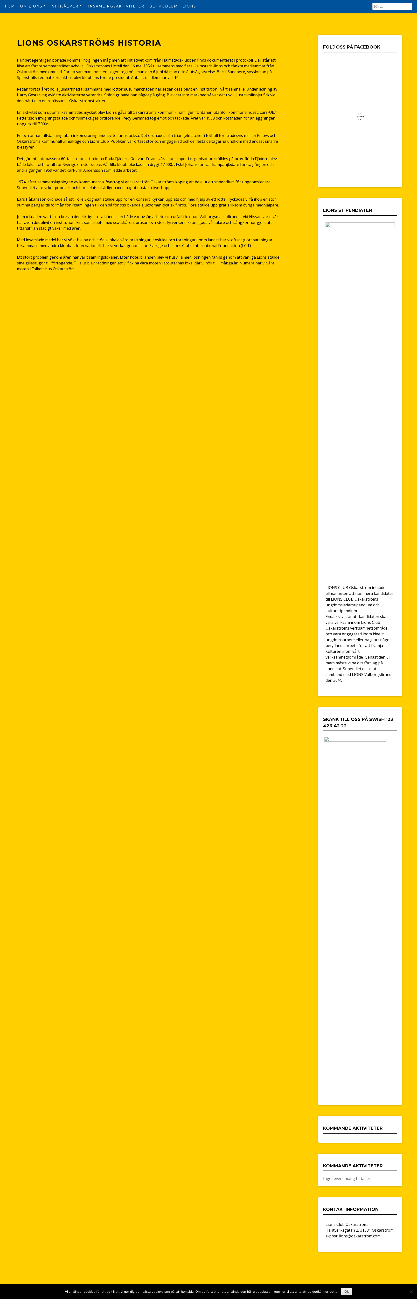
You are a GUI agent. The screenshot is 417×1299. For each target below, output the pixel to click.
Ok (346, 1291)
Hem (10, 6)
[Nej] (411, 1291)
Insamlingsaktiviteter (116, 6)
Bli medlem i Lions (172, 6)
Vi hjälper (65, 6)
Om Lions (31, 6)
